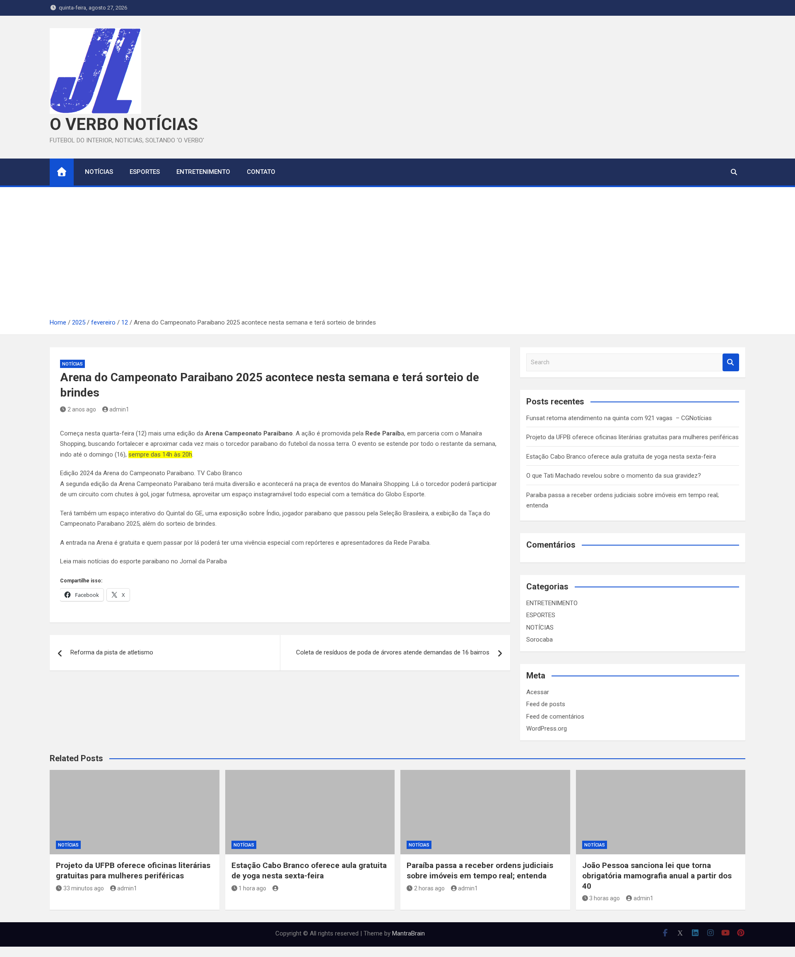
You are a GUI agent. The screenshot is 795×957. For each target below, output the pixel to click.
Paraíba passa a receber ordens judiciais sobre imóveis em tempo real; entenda (480, 870)
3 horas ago (604, 898)
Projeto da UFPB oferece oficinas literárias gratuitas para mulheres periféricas (632, 437)
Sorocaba (539, 639)
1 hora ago (252, 888)
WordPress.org (546, 728)
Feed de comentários (555, 716)
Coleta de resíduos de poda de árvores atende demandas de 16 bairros (392, 652)
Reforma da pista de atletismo (111, 652)
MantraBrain (408, 933)
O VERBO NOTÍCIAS (124, 124)
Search (731, 362)
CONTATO (261, 172)
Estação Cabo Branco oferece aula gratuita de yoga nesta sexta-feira (621, 456)
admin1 (119, 409)
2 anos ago (81, 409)
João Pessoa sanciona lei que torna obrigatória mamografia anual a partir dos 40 (657, 875)
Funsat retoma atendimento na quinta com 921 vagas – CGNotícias (619, 418)
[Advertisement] (397, 255)
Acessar (537, 692)
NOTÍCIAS (99, 172)
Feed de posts (545, 704)
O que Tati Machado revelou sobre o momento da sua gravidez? (613, 475)
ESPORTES (145, 172)
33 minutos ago (83, 888)
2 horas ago (429, 888)
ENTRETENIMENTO (203, 172)
